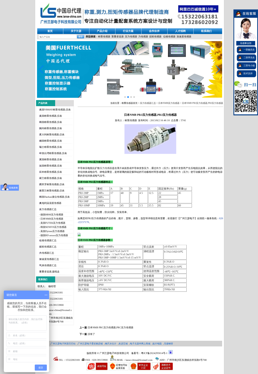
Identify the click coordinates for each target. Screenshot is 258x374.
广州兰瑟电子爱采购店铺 (90, 343)
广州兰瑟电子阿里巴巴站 (63, 343)
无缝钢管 (168, 343)
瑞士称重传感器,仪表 (50, 147)
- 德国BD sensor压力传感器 (53, 235)
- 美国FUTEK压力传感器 (52, 222)
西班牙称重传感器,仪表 (51, 184)
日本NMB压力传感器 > (170, 103)
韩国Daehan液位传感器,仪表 (54, 196)
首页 (50, 31)
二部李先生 (249, 57)
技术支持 (248, 73)
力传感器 (143, 36)
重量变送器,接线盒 (49, 271)
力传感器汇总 (46, 252)
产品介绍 (102, 31)
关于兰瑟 (76, 31)
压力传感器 (131, 36)
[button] (217, 69)
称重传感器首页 (129, 103)
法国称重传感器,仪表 (50, 165)
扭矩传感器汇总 (47, 246)
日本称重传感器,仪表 (50, 171)
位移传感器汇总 (47, 240)
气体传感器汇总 (47, 265)
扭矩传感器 (155, 36)
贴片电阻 (157, 343)
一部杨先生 (249, 49)
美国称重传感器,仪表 (50, 115)
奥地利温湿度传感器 (50, 203)
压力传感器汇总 (47, 209)
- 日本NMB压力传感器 (51, 218)
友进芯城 (123, 343)
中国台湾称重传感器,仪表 (53, 153)
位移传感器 (169, 36)
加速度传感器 (184, 36)
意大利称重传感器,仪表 (51, 134)
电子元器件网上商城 (140, 343)
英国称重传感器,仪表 (50, 159)
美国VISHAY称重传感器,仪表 (55, 109)
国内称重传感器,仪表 (50, 128)
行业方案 (128, 31)
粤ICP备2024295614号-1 (154, 353)
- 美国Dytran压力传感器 (52, 231)
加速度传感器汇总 (49, 259)
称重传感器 (104, 36)
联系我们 (206, 31)
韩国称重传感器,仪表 (50, 122)
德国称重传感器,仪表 (50, 140)
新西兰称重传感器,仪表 (51, 190)
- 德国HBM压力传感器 (51, 214)
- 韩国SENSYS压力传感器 (52, 227)
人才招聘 (180, 31)
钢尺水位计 (110, 343)
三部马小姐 (249, 65)
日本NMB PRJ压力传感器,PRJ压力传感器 (202, 103)
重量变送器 (117, 36)
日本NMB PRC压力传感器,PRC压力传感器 (110, 327)
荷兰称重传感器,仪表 (50, 178)
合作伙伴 (154, 31)
